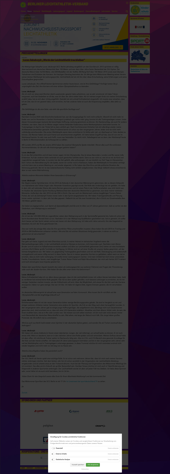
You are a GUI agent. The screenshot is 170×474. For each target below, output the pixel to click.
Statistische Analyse (63, 459)
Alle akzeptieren (92, 465)
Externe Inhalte (61, 454)
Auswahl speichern (78, 465)
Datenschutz (85, 469)
